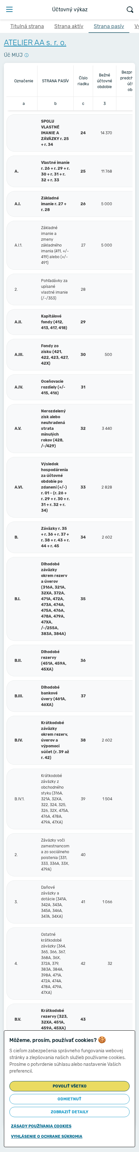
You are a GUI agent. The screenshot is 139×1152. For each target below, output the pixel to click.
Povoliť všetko (70, 1086)
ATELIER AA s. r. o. (35, 42)
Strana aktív (68, 26)
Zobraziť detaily (69, 1112)
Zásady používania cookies (41, 1126)
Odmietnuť (69, 1099)
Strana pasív (109, 26)
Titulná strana (27, 26)
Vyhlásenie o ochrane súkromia (46, 1136)
